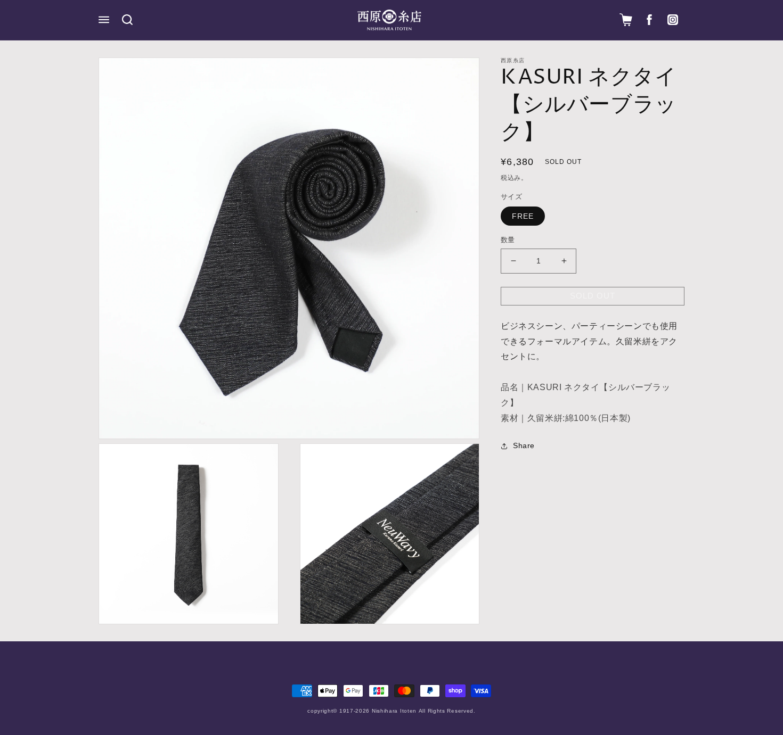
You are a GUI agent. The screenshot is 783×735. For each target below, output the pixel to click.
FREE (523, 216)
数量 (508, 240)
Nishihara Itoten (394, 711)
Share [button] (524, 445)
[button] (104, 19)
